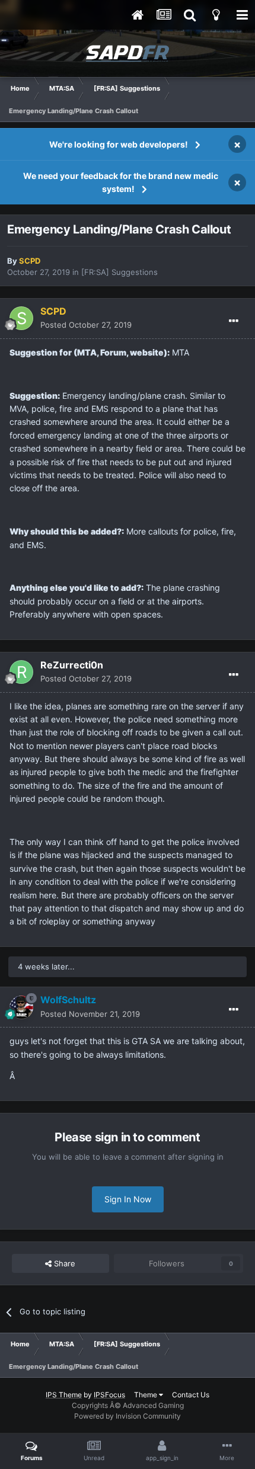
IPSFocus (109, 1394)
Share (63, 1263)
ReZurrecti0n (71, 665)
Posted (86, 324)
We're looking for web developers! (118, 144)
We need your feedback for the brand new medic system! (120, 182)
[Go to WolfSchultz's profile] (21, 1007)
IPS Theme (64, 1394)
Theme (146, 1394)
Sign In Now (127, 1199)
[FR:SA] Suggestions (119, 272)
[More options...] (234, 321)
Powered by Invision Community (127, 1416)
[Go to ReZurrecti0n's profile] (21, 672)
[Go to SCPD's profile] (21, 318)
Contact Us (190, 1394)
